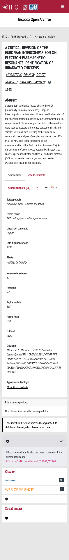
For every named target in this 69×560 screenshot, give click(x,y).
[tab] (37, 188)
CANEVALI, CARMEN (32, 82)
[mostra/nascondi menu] (62, 6)
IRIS (4, 37)
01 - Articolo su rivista (42, 37)
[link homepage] (11, 6)
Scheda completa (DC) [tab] (19, 188)
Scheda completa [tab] (36, 175)
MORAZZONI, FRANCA (20, 74)
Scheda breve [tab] (15, 175)
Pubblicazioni (18, 37)
